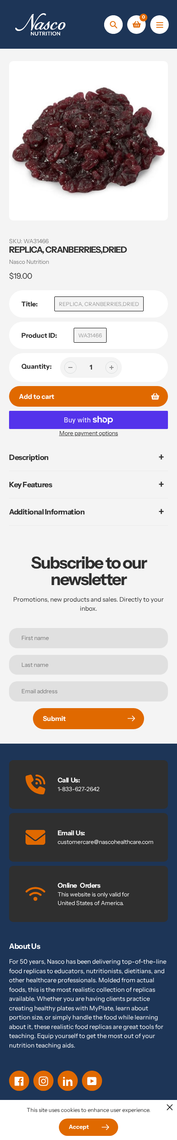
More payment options (88, 433)
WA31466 (90, 335)
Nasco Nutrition (29, 261)
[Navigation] (159, 24)
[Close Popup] (170, 1107)
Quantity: (36, 366)
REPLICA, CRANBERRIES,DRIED (99, 304)
